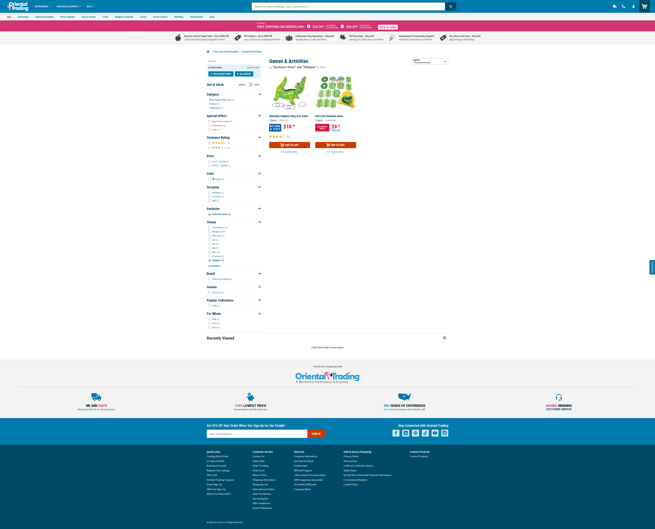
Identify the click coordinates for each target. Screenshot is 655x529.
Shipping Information (264, 479)
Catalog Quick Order (217, 456)
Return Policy (260, 475)
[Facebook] (395, 433)
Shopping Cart (260, 484)
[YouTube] (435, 433)
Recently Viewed (220, 338)
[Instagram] (444, 433)
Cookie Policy (351, 484)
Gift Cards (212, 475)
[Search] (450, 6)
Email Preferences (262, 508)
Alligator (245, 73)
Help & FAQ (258, 461)
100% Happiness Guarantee (308, 479)
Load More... (215, 265)
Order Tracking (260, 465)
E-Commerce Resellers (355, 479)
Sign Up (316, 434)
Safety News (350, 470)
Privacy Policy (351, 456)
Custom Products (419, 456)
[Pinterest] (415, 433)
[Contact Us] (623, 6)
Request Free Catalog (218, 470)
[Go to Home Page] (208, 51)
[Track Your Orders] (614, 6)
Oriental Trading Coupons (220, 479)
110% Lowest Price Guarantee (309, 475)
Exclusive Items (222, 73)
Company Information (305, 456)
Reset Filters (253, 68)
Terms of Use (350, 461)
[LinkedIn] (405, 433)
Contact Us (258, 456)
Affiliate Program (303, 470)
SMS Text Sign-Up (216, 489)
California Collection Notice (358, 465)
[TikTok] (425, 433)
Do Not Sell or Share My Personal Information (367, 475)
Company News (302, 489)
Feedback (652, 267)
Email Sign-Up (214, 484)
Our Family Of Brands (305, 484)
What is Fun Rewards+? (219, 493)
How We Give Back (304, 461)
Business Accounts (216, 465)
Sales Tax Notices (262, 493)
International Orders (263, 489)
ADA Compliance (261, 503)
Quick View (291, 151)
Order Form (259, 470)
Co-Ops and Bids (215, 461)
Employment (300, 465)
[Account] (633, 6)
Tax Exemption (260, 498)
